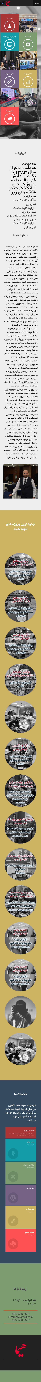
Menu (37, 3)
